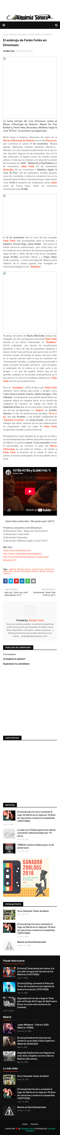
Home (25, 1124)
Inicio (5, 34)
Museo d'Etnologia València (26, 571)
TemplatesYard (27, 1129)
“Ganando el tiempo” (13, 420)
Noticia (42, 571)
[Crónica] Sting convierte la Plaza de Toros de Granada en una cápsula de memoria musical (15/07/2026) (35, 986)
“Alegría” (39, 410)
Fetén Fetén (27, 166)
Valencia (13, 34)
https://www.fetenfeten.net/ (17, 550)
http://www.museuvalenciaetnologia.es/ (22, 553)
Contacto (34, 1124)
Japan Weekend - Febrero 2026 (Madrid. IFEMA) (33, 1026)
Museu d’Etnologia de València (19, 140)
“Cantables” (18, 387)
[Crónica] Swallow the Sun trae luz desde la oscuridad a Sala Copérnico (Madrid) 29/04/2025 (36, 1041)
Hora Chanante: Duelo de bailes (33, 911)
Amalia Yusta (8, 51)
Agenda (12, 569)
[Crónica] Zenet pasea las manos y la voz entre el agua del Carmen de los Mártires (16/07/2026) (35, 971)
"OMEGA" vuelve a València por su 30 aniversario (35, 846)
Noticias (50, 571)
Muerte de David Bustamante (31, 942)
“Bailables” (35, 266)
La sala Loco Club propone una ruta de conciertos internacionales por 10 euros (36, 833)
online (54, 182)
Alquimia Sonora (24, 569)
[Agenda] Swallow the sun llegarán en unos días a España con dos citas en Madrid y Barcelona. (36, 1056)
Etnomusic (51, 140)
